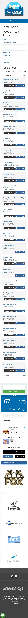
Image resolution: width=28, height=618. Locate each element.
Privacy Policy (7, 596)
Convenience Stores (8, 45)
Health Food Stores (8, 55)
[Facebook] (12, 576)
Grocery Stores (6, 52)
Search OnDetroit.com (14, 391)
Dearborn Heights (8, 106)
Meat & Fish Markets (8, 59)
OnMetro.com (12, 599)
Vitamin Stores (6, 62)
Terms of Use (14, 596)
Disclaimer (21, 596)
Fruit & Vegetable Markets (9, 49)
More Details (21, 85)
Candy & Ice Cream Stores (9, 42)
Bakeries (5, 39)
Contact (7, 598)
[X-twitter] (16, 576)
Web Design (19, 599)
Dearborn (5, 82)
